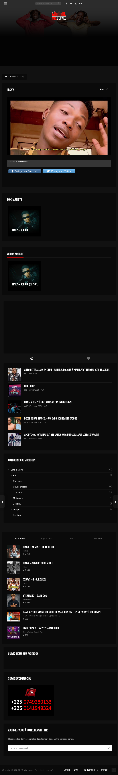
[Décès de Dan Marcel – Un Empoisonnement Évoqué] (14, 423)
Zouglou (17, 504)
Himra (25, 551)
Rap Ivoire (18, 481)
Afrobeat (17, 515)
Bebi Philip (29, 386)
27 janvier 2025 (32, 390)
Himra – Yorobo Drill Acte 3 (38, 563)
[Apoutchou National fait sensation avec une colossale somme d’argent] (14, 439)
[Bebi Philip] (14, 390)
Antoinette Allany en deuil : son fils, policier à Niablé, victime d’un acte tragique (66, 370)
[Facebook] (67, 4)
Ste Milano (27, 600)
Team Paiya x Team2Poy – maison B (41, 628)
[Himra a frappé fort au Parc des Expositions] (14, 406)
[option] (24, 221)
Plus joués (20, 538)
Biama (19, 492)
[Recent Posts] (32, 358)
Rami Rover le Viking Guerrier (35, 616)
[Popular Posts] (88, 358)
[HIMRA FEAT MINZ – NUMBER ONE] (13, 551)
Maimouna (18, 498)
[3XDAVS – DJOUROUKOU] (13, 584)
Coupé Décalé (20, 487)
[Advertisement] (59, 44)
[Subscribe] (108, 748)
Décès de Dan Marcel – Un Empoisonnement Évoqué (50, 418)
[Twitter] (71, 4)
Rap (15, 475)
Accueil (67, 770)
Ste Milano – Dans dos (35, 595)
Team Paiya (28, 632)
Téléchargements (89, 770)
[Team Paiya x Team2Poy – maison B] (13, 632)
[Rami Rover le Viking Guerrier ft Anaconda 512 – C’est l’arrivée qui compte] (13, 616)
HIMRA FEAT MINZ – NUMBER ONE (39, 547)
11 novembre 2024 (34, 439)
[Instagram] (76, 4)
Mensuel (98, 538)
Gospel (16, 509)
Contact (104, 770)
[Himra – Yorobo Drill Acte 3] (13, 567)
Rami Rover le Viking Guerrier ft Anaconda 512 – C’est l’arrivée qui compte (62, 612)
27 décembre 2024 (34, 406)
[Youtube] (81, 4)
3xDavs (26, 583)
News (76, 770)
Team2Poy (38, 632)
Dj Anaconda (54, 616)
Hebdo (72, 538)
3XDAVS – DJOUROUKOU (34, 579)
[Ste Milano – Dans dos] (13, 600)
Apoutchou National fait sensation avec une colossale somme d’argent (61, 435)
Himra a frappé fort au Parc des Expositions (47, 402)
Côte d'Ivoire (17, 470)
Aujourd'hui (46, 538)
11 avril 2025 (31, 374)
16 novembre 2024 (34, 422)
